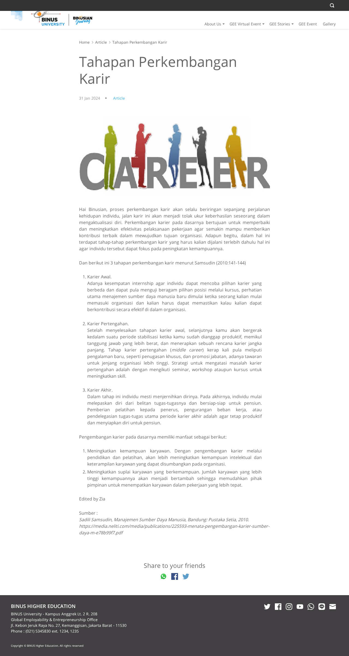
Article (101, 42)
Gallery (329, 23)
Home (84, 42)
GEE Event (308, 23)
